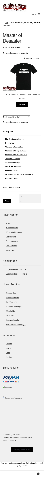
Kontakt (9, 357)
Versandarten (11, 245)
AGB (8, 223)
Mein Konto (7, 475)
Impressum (10, 250)
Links (8, 352)
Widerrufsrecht (12, 227)
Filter (7, 201)
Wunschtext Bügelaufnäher (16, 151)
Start (6, 23)
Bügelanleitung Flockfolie (16, 273)
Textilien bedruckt (12, 158)
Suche (22, 475)
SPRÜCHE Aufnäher (13, 166)
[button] (34, 14)
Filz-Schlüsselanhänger (16, 324)
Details (22, 104)
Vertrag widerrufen (22, 449)
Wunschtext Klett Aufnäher (16, 155)
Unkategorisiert (11, 178)
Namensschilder (12, 297)
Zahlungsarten (12, 241)
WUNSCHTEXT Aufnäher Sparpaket (19, 174)
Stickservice (11, 293)
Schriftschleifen (12, 302)
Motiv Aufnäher (11, 170)
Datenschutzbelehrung (12, 437)
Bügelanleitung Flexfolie (16, 269)
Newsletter (10, 348)
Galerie (9, 343)
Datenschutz (11, 236)
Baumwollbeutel (12, 320)
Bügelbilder (10, 143)
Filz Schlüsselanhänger (14, 139)
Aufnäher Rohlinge (12, 162)
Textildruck (10, 315)
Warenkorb (34, 473)
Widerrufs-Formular (14, 232)
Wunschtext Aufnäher (14, 147)
